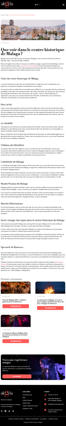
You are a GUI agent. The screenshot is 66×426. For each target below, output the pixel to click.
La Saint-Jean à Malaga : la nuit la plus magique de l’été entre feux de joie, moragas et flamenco (50, 302)
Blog (7, 15)
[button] (63, 4)
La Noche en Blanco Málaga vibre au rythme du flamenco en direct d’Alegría (15, 335)
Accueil (2, 15)
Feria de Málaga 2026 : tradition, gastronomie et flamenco (14, 301)
